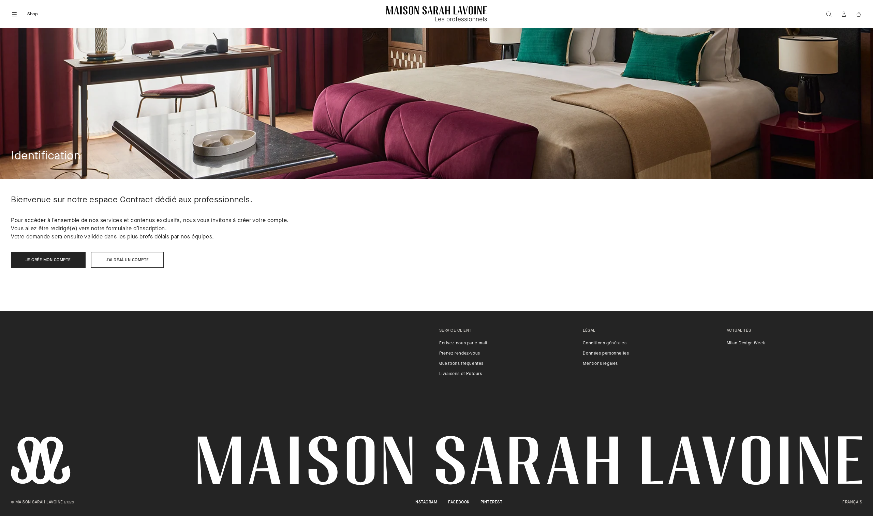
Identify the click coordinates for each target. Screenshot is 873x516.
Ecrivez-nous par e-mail (463, 343)
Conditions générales (604, 343)
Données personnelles (606, 353)
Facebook (459, 502)
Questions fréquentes (461, 364)
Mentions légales (600, 364)
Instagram (425, 502)
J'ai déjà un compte (127, 260)
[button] (14, 14)
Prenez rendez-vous (459, 353)
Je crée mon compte (48, 260)
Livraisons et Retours (460, 374)
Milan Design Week (746, 343)
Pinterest (491, 502)
